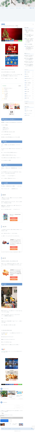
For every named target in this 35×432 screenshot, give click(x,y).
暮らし (29, 93)
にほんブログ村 (3, 351)
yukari (30, 56)
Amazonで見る (14, 220)
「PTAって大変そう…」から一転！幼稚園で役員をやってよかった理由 (29, 35)
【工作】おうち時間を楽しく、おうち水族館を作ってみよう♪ (29, 59)
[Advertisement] (17, 16)
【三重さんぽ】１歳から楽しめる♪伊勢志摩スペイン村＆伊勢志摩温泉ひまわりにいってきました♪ (29, 48)
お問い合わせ (28, 115)
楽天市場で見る (14, 277)
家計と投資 (29, 91)
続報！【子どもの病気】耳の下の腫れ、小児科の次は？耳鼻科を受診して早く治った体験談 (29, 40)
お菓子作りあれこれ (29, 78)
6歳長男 (6, 94)
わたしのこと (29, 80)
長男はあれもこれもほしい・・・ (9, 88)
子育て (29, 87)
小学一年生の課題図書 (29, 44)
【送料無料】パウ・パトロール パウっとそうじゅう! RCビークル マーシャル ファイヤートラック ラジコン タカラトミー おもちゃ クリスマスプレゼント (15, 242)
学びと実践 (29, 89)
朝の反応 (5, 98)
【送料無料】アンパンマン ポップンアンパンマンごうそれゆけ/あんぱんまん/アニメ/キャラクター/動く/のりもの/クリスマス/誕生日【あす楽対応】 (15, 272)
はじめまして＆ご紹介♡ (29, 111)
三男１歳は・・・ (7, 91)
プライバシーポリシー (29, 113)
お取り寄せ (29, 76)
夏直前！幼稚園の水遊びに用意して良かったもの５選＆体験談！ (29, 31)
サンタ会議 (6, 93)
